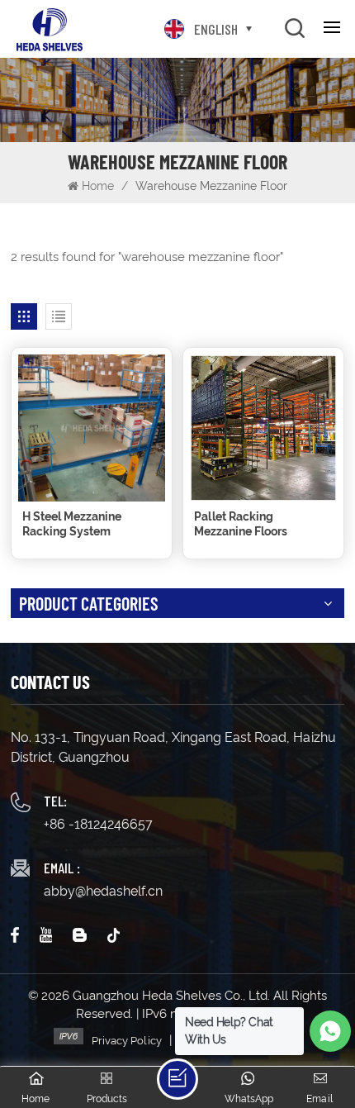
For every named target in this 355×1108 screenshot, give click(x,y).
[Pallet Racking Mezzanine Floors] (263, 428)
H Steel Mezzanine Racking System (71, 524)
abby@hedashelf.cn (103, 891)
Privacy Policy (127, 1040)
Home (98, 186)
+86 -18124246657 (98, 824)
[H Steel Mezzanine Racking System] (91, 428)
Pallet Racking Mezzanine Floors (240, 524)
